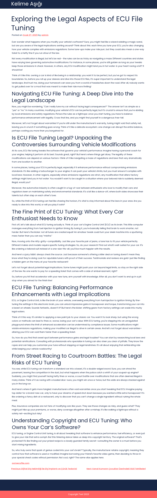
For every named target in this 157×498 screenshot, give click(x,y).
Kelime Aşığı (26, 3)
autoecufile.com (20, 463)
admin (45, 35)
